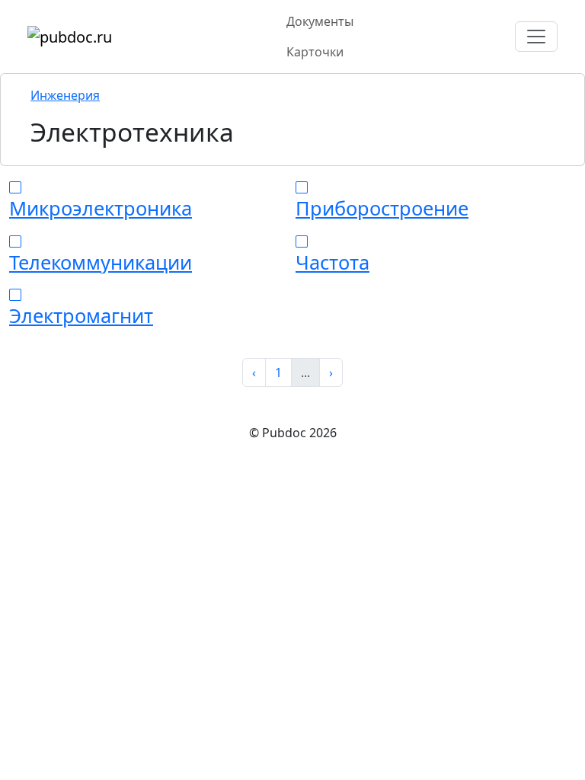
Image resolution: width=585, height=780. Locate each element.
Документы (319, 21)
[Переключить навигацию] (536, 36)
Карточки (315, 51)
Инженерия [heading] (65, 95)
